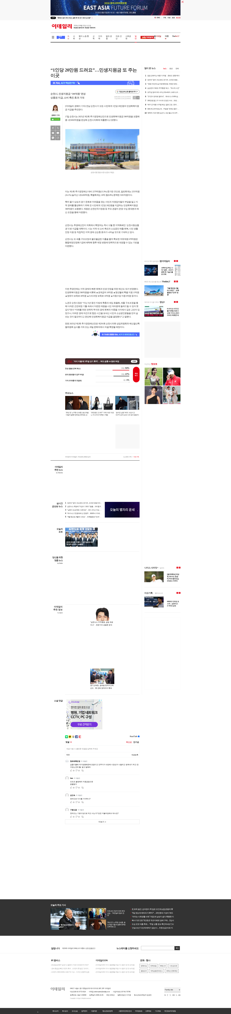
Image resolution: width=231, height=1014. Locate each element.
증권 (171, 68)
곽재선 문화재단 (171, 971)
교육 (93, 37)
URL (57, 137)
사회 (74, 37)
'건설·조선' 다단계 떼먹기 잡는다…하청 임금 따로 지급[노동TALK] (156, 928)
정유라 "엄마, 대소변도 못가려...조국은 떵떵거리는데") (84, 503)
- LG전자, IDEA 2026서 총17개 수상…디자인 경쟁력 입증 (70, 972)
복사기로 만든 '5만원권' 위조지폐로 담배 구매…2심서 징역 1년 (155, 920)
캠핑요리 (144, 971)
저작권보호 (138, 1011)
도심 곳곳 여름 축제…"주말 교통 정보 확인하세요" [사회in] (153, 924)
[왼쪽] (94, 529)
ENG (158, 18)
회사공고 (65, 1011)
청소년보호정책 (107, 1011)
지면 (168, 18)
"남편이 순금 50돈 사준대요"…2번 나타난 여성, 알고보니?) (86, 510)
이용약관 (94, 1011)
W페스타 (163, 966)
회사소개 (55, 1011)
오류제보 (148, 1011)
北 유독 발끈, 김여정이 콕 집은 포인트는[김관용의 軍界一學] (154, 909)
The (175, 36)
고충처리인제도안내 (125, 1011)
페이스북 (53, 128)
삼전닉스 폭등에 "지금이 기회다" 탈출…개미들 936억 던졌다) (87, 506)
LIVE (53, 18)
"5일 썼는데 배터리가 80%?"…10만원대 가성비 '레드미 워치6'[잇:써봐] (158, 913)
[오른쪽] (96, 529)
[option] (96, 18)
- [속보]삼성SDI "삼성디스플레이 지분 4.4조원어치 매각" (70, 965)
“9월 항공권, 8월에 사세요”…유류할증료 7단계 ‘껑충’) (84, 517)
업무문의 (84, 1011)
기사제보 (158, 1011)
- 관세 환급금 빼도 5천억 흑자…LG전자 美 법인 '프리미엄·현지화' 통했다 (71, 968)
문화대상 (144, 966)
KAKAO (53, 137)
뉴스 (164, 68)
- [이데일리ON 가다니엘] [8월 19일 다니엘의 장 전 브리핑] (114, 972)
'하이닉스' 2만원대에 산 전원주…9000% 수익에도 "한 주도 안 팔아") (89, 513)
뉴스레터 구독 (127, 457)
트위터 (57, 128)
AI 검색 (60, 37)
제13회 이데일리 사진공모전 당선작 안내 (76, 948)
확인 (177, 948)
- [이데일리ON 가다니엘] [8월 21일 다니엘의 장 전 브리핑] (114, 965)
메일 (53, 132)
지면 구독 (136, 457)
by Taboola (59, 473)
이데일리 (73, 26)
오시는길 (74, 1011)
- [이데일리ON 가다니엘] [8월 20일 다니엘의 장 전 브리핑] (114, 968)
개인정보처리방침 (170, 1011)
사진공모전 (173, 966)
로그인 (178, 18)
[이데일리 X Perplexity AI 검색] (95, 83)
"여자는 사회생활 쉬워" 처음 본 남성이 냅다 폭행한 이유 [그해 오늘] (157, 917)
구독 (164, 18)
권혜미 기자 (55, 115)
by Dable (60, 563)
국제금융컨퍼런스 (156, 971)
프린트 (57, 132)
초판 (173, 18)
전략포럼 (153, 966)
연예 (177, 68)
